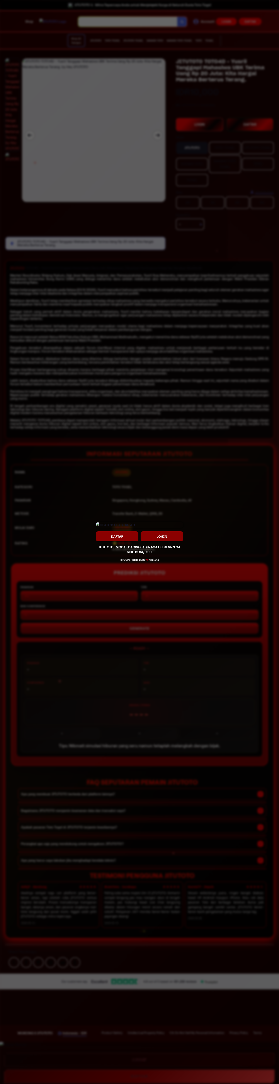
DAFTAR (117, 536)
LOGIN (162, 536)
